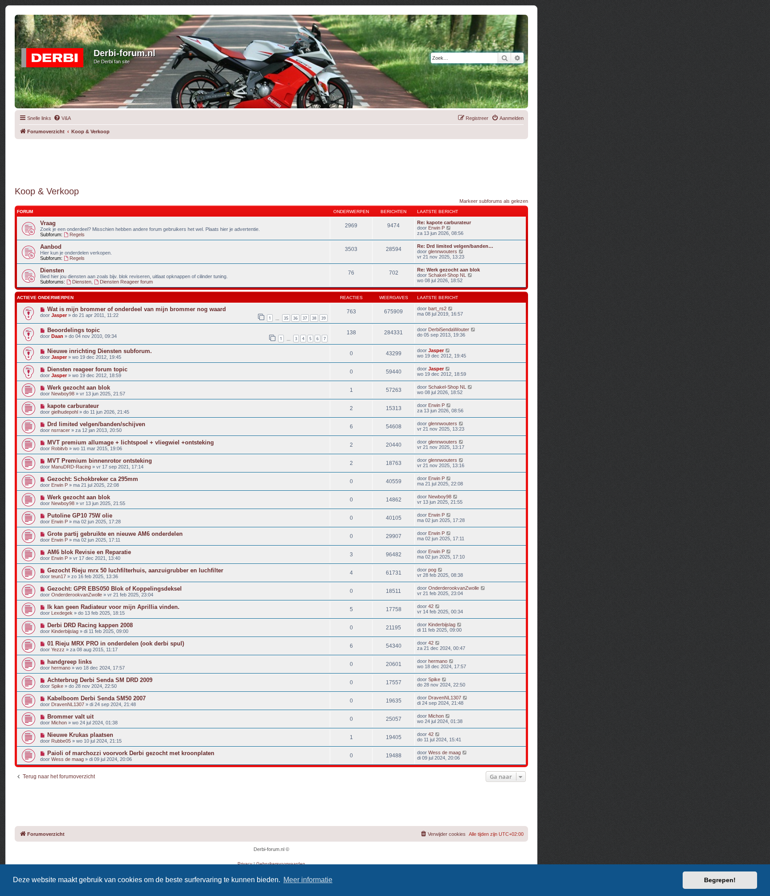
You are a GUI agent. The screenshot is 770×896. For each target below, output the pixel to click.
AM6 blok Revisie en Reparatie (89, 552)
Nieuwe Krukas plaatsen (80, 735)
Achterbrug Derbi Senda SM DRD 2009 (99, 680)
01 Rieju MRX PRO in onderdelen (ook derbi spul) (115, 643)
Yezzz (58, 649)
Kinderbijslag (64, 631)
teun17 (58, 576)
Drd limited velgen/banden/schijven (96, 424)
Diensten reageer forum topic (87, 369)
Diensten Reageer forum (126, 281)
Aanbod (50, 246)
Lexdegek (62, 613)
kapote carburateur (73, 406)
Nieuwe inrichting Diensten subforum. (99, 351)
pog (432, 569)
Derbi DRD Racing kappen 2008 (90, 625)
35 (286, 318)
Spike (57, 686)
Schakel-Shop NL (447, 275)
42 (431, 606)
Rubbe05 (61, 741)
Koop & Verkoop (47, 191)
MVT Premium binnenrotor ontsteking (99, 460)
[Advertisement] (271, 159)
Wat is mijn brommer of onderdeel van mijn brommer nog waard (136, 309)
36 (295, 318)
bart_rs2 (437, 308)
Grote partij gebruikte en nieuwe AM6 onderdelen (115, 533)
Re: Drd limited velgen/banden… (455, 246)
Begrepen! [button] (720, 880)
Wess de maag (67, 759)
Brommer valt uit (70, 716)
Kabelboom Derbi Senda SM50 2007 (96, 698)
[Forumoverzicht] (55, 55)
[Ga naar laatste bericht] (451, 308)
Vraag (48, 223)
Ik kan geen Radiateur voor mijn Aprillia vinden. (113, 607)
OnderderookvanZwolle (76, 594)
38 (314, 318)
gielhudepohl (64, 412)
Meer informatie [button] (307, 880)
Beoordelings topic (73, 330)
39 (323, 318)
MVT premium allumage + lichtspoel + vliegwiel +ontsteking (130, 442)
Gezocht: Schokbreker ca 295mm (92, 479)
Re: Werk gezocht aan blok (448, 269)
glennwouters (442, 251)
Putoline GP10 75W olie (79, 515)
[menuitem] (62, 118)
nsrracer (60, 430)
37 (305, 318)
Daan (57, 336)
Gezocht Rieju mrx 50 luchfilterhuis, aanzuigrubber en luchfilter (135, 570)
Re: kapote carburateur (444, 222)
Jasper (59, 315)
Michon (59, 722)
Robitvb (59, 448)
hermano (60, 667)
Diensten (52, 270)
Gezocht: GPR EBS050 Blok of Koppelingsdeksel (114, 588)
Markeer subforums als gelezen (493, 201)
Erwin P (436, 227)
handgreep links (69, 661)
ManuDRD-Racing (71, 466)
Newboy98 (62, 393)
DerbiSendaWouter (448, 329)
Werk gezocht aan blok (78, 387)
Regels (77, 234)
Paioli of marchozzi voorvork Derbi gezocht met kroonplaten (130, 753)
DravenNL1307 (67, 704)
